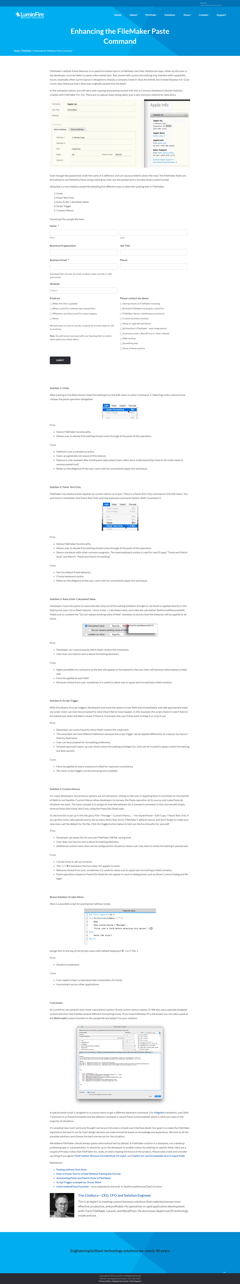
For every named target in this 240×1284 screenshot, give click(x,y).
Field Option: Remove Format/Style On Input (100, 1155)
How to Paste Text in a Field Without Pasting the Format (88, 1173)
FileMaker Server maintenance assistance (143, 313)
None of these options (134, 348)
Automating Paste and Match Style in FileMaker (83, 1177)
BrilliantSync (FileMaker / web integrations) (145, 328)
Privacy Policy (105, 1281)
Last (122, 237)
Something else (130, 343)
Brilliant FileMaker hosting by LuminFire (143, 308)
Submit (60, 360)
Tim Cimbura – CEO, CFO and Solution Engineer (114, 1195)
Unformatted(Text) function (72, 1186)
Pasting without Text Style (71, 1169)
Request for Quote (120, 1281)
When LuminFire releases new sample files (74, 308)
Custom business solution (136, 318)
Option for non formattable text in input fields (158, 1155)
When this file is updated (65, 303)
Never (56, 318)
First (52, 237)
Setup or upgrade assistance (137, 323)
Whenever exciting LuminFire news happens (75, 313)
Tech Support (135, 1281)
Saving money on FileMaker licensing (141, 303)
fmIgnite (159, 1112)
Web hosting (129, 338)
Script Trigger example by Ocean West (78, 1182)
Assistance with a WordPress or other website (146, 333)
